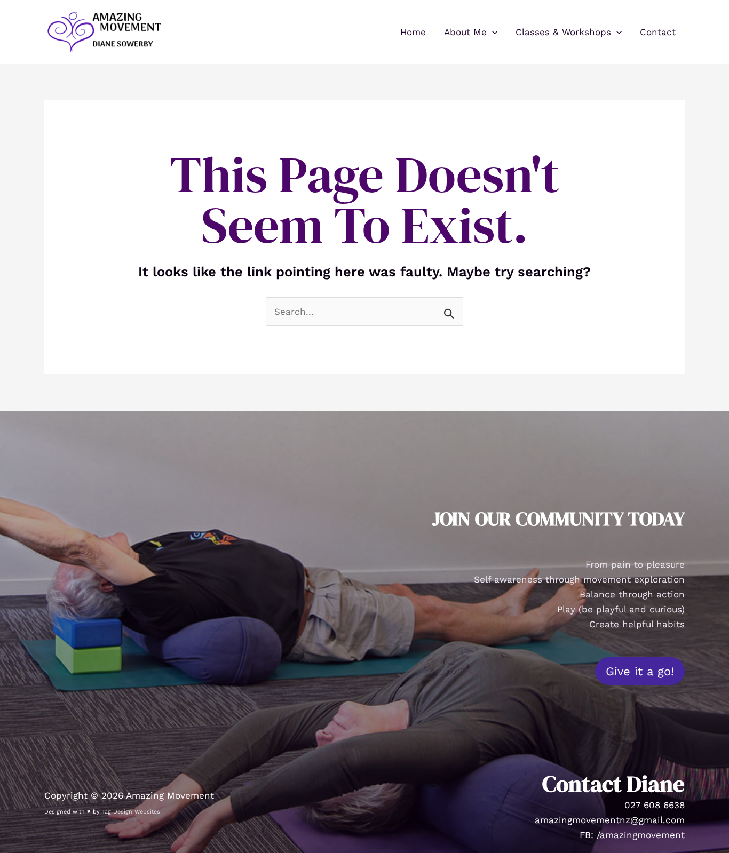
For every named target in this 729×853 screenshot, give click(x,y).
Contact (658, 32)
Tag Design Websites (131, 811)
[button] (492, 32)
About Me (465, 32)
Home (413, 32)
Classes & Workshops (563, 32)
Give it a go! (640, 671)
